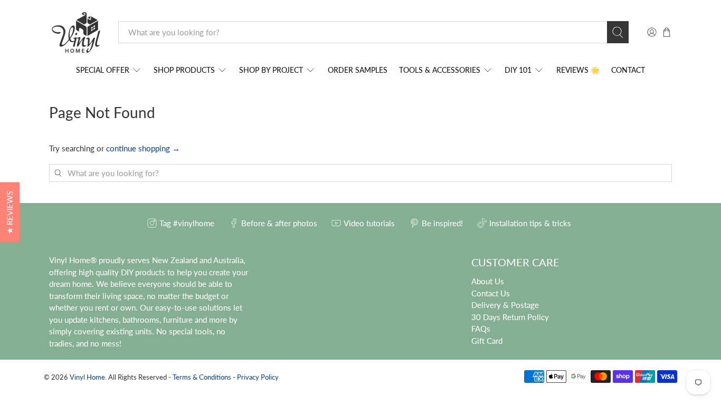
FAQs (480, 328)
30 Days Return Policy (510, 317)
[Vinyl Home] (76, 32)
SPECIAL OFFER (102, 69)
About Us (487, 281)
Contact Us (490, 293)
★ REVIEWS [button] (9, 212)
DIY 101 (518, 69)
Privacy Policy (258, 377)
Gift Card (486, 340)
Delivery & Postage (505, 305)
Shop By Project (271, 69)
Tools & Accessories (439, 69)
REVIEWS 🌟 (578, 69)
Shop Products (184, 69)
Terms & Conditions (202, 377)
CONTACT (628, 69)
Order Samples (357, 69)
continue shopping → (143, 148)
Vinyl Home (87, 377)
